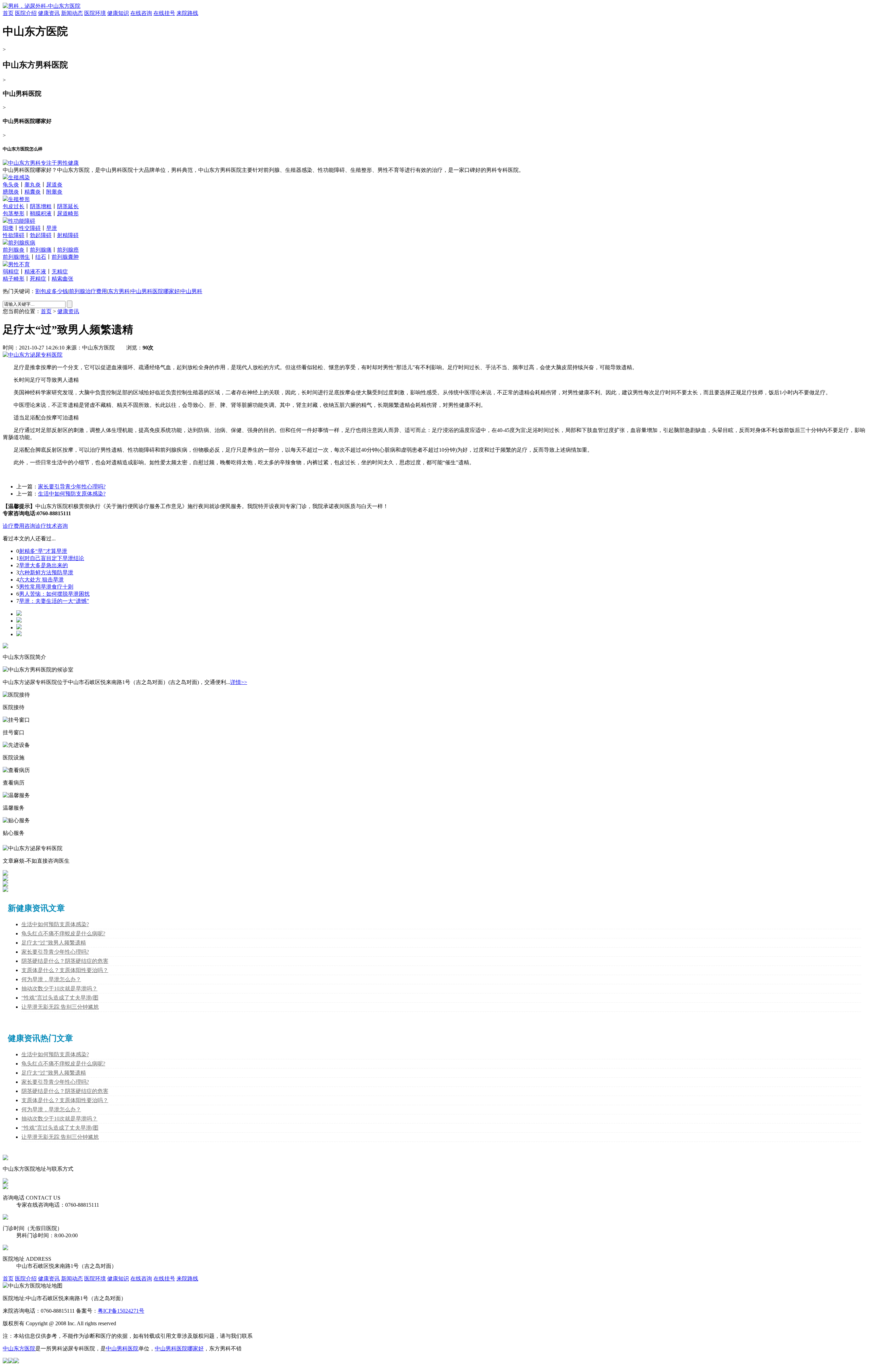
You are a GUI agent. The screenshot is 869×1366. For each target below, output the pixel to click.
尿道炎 (54, 184)
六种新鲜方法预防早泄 (46, 572)
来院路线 (187, 13)
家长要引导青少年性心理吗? (72, 486)
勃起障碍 (41, 235)
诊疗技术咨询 (51, 526)
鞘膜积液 (41, 213)
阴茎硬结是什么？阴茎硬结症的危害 (64, 961)
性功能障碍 (21, 221)
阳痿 (8, 228)
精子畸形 (13, 279)
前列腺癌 (68, 250)
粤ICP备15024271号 (121, 1311)
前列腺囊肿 (65, 257)
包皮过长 (13, 206)
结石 (40, 257)
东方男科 (119, 291)
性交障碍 (30, 228)
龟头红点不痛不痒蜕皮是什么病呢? (63, 933)
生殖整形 (19, 199)
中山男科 (191, 291)
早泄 (51, 228)
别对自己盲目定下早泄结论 (51, 558)
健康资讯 (49, 13)
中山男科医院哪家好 (155, 291)
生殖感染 (19, 177)
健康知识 (118, 13)
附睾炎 (54, 192)
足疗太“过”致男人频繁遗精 (53, 943)
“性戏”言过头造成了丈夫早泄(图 (59, 998)
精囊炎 (32, 192)
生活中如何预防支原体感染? (72, 494)
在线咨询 (141, 13)
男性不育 (19, 264)
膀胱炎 (11, 192)
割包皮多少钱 (51, 291)
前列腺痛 (41, 250)
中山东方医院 (19, 1348)
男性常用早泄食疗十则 (46, 587)
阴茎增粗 (41, 206)
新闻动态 (72, 13)
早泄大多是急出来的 (43, 565)
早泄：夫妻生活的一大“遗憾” (54, 601)
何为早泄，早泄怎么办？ (51, 979)
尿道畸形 (68, 213)
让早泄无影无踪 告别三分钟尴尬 (60, 1007)
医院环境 (95, 13)
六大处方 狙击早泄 (41, 579)
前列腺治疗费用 (88, 291)
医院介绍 (26, 13)
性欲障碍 (13, 235)
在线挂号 (164, 13)
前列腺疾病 (21, 243)
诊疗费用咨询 (19, 526)
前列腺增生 (16, 257)
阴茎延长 (68, 206)
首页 (8, 13)
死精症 (38, 279)
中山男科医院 (122, 1348)
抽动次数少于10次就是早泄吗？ (59, 988)
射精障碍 (68, 235)
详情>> (238, 682)
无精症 (60, 271)
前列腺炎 (13, 250)
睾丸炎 (32, 184)
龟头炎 (11, 184)
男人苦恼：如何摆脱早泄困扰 (54, 594)
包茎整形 (13, 213)
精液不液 (35, 271)
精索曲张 (62, 279)
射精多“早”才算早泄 (43, 551)
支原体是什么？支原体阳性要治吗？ (64, 970)
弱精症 (11, 271)
